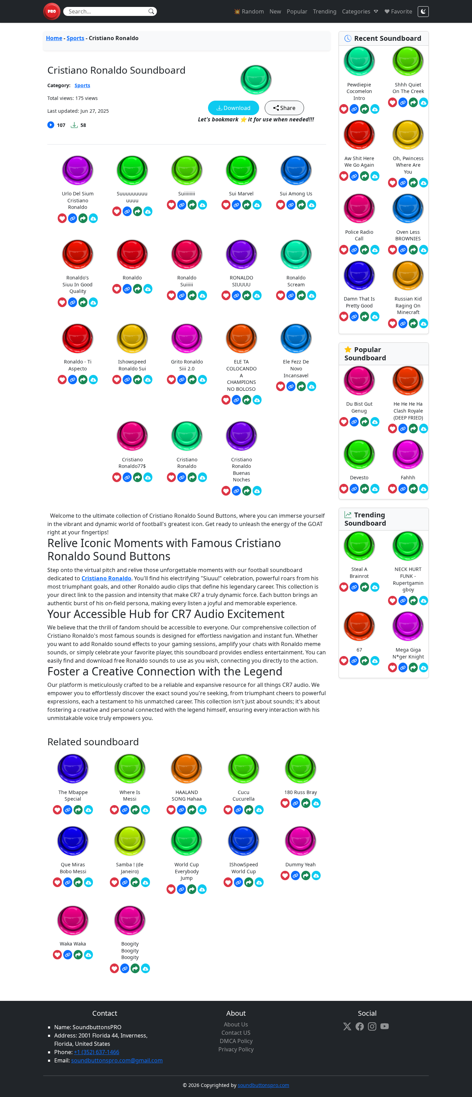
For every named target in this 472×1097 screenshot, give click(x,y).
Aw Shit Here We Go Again (359, 161)
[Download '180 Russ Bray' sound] (316, 803)
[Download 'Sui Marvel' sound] (257, 205)
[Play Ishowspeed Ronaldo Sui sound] (132, 338)
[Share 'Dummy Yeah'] (305, 876)
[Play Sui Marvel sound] (241, 170)
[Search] (151, 11)
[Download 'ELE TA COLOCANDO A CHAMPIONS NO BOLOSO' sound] (257, 400)
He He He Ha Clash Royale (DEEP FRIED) (408, 410)
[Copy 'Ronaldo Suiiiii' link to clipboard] (181, 295)
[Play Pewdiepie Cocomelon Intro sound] (359, 61)
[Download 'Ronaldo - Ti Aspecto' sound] (93, 380)
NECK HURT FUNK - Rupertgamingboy (408, 579)
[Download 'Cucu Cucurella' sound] (259, 810)
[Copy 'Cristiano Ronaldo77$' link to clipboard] (127, 477)
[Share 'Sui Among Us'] (301, 205)
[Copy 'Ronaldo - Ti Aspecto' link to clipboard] (72, 380)
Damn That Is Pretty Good (359, 302)
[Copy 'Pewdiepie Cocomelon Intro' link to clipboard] (354, 109)
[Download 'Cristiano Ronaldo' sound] (202, 477)
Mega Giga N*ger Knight (408, 653)
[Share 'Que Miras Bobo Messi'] (78, 882)
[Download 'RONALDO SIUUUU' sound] (257, 295)
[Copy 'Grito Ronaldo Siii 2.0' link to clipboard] (181, 380)
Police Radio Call (359, 235)
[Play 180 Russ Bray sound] (300, 768)
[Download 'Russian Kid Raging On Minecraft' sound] (423, 323)
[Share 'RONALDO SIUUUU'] (246, 295)
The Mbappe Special (73, 795)
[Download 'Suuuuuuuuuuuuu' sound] (147, 211)
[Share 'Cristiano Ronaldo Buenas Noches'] (246, 491)
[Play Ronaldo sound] (132, 254)
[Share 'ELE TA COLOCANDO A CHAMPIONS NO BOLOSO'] (246, 400)
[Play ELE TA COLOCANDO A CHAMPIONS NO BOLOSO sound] (241, 338)
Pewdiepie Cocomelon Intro (359, 91)
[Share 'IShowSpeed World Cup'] (248, 882)
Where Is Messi (130, 795)
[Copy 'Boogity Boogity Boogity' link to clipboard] (124, 968)
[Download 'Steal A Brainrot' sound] (374, 587)
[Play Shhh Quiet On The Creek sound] (408, 61)
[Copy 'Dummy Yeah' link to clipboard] (295, 876)
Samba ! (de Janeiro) (129, 868)
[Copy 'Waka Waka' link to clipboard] (67, 955)
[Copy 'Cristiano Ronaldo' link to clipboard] (181, 477)
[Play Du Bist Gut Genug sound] (359, 380)
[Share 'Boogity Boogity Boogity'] (135, 968)
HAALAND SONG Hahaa (187, 795)
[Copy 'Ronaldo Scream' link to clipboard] (290, 295)
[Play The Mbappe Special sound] (73, 768)
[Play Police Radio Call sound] (359, 208)
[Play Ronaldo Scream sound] (296, 254)
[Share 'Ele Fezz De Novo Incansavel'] (301, 386)
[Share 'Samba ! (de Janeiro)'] (135, 882)
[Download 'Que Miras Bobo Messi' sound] (88, 882)
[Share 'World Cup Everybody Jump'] (191, 889)
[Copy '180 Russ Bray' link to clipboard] (295, 803)
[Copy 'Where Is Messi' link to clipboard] (124, 810)
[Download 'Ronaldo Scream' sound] (311, 295)
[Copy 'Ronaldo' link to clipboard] (127, 289)
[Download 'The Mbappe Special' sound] (88, 810)
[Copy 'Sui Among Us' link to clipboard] (290, 205)
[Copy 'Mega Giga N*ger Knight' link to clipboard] (402, 667)
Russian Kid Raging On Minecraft (408, 305)
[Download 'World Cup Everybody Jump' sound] (202, 889)
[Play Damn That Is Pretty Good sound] (359, 275)
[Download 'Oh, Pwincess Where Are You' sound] (423, 182)
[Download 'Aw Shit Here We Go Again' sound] (374, 176)
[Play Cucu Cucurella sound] (243, 768)
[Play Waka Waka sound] (73, 920)
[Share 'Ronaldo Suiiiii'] (192, 295)
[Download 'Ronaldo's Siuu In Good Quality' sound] (93, 302)
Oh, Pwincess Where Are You (408, 165)
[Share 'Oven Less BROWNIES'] (413, 250)
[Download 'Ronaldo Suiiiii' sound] (202, 295)
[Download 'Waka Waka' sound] (88, 955)
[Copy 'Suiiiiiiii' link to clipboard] (181, 205)
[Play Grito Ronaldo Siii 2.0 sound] (187, 338)
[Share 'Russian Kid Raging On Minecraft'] (413, 323)
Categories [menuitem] (356, 11)
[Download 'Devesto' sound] (374, 489)
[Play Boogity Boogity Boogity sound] (130, 920)
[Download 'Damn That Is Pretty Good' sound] (374, 316)
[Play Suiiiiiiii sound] (187, 170)
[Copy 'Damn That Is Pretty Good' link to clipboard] (354, 316)
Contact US (236, 1032)
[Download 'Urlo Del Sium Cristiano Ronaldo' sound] (93, 218)
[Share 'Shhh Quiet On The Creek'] (413, 102)
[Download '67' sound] (374, 661)
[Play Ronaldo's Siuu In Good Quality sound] (78, 254)
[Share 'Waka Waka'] (78, 955)
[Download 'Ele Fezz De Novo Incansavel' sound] (311, 386)
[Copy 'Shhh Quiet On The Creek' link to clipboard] (402, 102)
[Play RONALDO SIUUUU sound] (241, 254)
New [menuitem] (275, 11)
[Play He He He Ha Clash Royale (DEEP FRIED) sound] (408, 380)
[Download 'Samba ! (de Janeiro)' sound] (145, 882)
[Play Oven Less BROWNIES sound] (408, 208)
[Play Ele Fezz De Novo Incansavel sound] (296, 338)
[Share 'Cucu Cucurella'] (248, 810)
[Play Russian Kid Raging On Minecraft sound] (408, 275)
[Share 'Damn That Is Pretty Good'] (364, 316)
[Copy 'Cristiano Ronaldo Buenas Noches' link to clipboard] (236, 491)
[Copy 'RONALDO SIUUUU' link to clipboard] (236, 295)
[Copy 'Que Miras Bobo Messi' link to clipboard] (67, 882)
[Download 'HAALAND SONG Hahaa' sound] (202, 810)
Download (236, 108)
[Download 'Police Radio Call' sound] (374, 250)
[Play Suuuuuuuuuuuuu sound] (132, 170)
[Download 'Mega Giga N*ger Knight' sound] (423, 667)
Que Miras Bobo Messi (73, 868)
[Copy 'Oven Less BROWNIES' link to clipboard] (402, 250)
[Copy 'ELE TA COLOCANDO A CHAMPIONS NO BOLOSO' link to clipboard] (236, 400)
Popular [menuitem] (297, 11)
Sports (75, 38)
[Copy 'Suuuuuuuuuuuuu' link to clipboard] (127, 211)
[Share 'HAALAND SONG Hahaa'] (191, 810)
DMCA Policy (236, 1041)
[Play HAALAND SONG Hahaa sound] (186, 768)
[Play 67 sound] (359, 626)
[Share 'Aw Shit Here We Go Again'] (364, 176)
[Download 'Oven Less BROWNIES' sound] (423, 250)
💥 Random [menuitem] (249, 11)
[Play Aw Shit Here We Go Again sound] (359, 134)
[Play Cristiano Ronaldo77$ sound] (132, 436)
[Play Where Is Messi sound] (130, 768)
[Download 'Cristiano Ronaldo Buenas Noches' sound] (257, 491)
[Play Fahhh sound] (408, 454)
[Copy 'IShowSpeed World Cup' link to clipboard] (238, 882)
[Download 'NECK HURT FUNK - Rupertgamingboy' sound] (423, 601)
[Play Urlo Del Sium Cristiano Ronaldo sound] (78, 170)
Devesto (359, 477)
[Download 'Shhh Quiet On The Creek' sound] (423, 102)
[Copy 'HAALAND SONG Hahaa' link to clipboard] (181, 810)
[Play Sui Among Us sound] (296, 170)
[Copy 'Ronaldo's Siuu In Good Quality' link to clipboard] (72, 302)
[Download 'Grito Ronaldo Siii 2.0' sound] (202, 380)
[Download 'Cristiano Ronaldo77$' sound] (147, 477)
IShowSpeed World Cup (243, 868)
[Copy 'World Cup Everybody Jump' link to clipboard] (181, 889)
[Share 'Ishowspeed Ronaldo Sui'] (137, 380)
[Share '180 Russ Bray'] (305, 803)
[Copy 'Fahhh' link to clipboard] (402, 489)
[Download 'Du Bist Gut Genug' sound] (374, 422)
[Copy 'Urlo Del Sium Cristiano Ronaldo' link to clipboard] (72, 218)
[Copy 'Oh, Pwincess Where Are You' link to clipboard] (402, 182)
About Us (236, 1024)
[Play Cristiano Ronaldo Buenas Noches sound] (241, 436)
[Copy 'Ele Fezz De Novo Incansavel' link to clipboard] (290, 386)
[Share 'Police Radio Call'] (364, 250)
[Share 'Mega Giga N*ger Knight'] (413, 667)
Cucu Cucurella (244, 795)
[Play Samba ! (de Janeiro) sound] (130, 841)
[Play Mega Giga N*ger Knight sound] (408, 626)
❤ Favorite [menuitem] (398, 11)
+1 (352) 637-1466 (96, 1052)
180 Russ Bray (300, 792)
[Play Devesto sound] (359, 454)
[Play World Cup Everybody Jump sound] (186, 841)
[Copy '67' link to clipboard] (354, 661)
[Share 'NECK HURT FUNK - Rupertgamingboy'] (413, 601)
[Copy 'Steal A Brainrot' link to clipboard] (354, 587)
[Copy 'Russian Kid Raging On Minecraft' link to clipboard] (402, 323)
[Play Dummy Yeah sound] (300, 841)
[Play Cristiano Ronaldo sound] (256, 79)
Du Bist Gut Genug (359, 407)
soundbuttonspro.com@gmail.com (117, 1060)
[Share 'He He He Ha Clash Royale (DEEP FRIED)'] (413, 428)
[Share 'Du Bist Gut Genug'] (364, 422)
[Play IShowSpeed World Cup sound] (243, 841)
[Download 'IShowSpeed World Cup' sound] (259, 882)
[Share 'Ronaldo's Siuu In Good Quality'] (82, 302)
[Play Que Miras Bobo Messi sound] (73, 841)
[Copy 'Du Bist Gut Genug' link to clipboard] (354, 422)
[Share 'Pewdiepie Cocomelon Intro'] (364, 109)
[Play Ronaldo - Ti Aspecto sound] (78, 338)
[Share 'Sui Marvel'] (246, 205)
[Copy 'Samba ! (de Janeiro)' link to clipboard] (124, 882)
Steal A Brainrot (359, 572)
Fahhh (408, 477)
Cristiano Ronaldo (106, 578)
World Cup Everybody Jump (186, 871)
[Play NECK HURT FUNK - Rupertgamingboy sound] (408, 546)
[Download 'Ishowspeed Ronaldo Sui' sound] (147, 380)
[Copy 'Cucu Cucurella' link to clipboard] (238, 810)
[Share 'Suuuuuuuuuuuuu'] (137, 211)
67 (359, 649)
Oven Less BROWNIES (408, 235)
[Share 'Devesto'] (364, 489)
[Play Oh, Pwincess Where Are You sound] (408, 134)
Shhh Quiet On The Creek (408, 88)
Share (287, 108)
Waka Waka (73, 943)
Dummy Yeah (300, 864)
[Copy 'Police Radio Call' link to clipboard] (354, 250)
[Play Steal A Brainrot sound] (359, 546)
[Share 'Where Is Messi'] (135, 810)
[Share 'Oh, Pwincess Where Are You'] (413, 182)
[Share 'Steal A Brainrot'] (364, 587)
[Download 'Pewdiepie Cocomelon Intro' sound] (374, 109)
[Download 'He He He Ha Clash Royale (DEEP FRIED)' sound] (423, 428)
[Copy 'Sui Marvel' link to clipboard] (236, 205)
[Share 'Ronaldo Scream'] (301, 295)
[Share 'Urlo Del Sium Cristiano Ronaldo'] (82, 218)
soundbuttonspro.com (263, 1085)
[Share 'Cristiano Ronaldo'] (192, 477)
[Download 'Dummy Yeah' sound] (316, 876)
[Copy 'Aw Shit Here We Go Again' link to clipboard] (354, 176)
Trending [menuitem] (325, 11)
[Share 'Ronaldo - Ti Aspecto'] (82, 380)
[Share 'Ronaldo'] (137, 289)
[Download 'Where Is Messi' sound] (145, 810)
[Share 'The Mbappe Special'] (78, 810)
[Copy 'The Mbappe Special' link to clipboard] (67, 810)
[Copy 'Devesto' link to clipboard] (354, 489)
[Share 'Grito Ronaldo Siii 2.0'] (192, 380)
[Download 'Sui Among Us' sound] (311, 205)
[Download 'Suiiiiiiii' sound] (202, 205)
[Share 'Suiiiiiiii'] (192, 205)
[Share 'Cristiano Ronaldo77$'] (137, 477)
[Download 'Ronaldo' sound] (147, 289)
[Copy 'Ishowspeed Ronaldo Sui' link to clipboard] (127, 380)
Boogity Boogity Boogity (130, 950)
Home (54, 38)
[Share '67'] (364, 661)
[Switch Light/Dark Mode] (423, 11)
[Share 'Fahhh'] (413, 489)
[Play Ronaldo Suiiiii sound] (187, 254)
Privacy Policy (236, 1049)
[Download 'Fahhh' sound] (423, 489)
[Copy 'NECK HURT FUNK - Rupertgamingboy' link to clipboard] (402, 601)
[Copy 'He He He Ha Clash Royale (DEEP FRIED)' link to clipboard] (402, 428)
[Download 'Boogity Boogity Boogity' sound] (145, 968)
